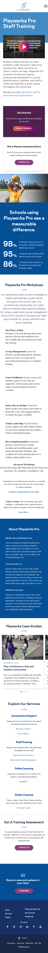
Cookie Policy (29, 943)
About (7, 910)
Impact (7, 917)
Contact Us (29, 916)
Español (24, 938)
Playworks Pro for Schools (23, 755)
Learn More (23, 512)
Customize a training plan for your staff (23, 492)
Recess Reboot (23, 733)
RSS (36, 943)
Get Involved (30, 913)
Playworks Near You (32, 909)
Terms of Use (20, 943)
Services (8, 914)
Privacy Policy (11, 943)
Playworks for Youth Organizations (23, 760)
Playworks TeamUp (23, 729)
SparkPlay (23, 781)
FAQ (22, 557)
